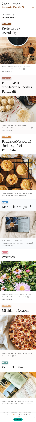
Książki (24, 125)
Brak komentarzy (7, 71)
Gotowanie (7, 7)
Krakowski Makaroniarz (23, 127)
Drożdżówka (23, 297)
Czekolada (15, 69)
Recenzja (18, 403)
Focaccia (5, 356)
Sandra (9, 294)
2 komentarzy (29, 403)
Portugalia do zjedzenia (24, 243)
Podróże (17, 7)
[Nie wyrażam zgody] (34, 417)
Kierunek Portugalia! (16, 207)
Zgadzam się (18, 419)
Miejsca (5, 252)
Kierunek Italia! (13, 367)
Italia (10, 356)
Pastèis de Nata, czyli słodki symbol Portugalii (16, 146)
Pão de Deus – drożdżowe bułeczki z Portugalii (17, 87)
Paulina (4, 66)
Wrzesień (8, 257)
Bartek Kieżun (7, 69)
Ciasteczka (6, 195)
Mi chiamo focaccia (15, 311)
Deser (21, 69)
